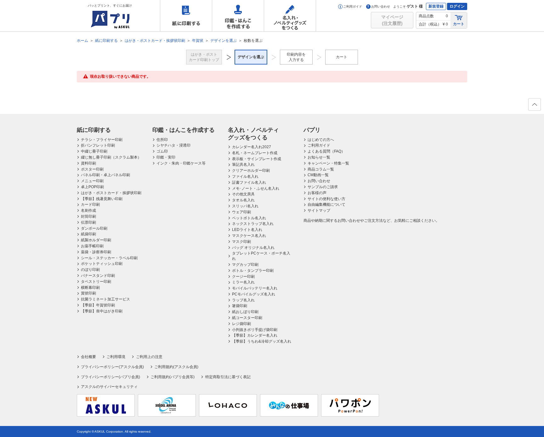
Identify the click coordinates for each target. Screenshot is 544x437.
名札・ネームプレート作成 (254, 153)
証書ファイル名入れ (249, 182)
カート (458, 24)
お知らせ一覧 (319, 157)
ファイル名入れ (245, 176)
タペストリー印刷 (96, 281)
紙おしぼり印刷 (245, 312)
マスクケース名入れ (249, 235)
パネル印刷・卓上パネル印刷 (105, 175)
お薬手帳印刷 (92, 246)
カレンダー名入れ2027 (251, 147)
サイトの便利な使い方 (326, 199)
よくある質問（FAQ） (326, 151)
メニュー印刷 (92, 181)
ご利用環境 (115, 357)
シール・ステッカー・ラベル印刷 (109, 258)
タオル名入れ (243, 200)
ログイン (457, 6)
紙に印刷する (186, 15)
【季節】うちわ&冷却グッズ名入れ (261, 341)
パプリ (311, 130)
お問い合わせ (380, 6)
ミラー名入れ (243, 282)
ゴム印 (162, 151)
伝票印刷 (88, 222)
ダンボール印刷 (94, 228)
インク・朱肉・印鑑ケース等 (181, 163)
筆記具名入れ (243, 164)
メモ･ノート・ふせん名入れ (255, 188)
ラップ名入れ (243, 300)
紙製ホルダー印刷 (96, 240)
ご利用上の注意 (149, 357)
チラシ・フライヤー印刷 (101, 139)
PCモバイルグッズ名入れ (253, 294)
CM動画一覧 (318, 175)
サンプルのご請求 (323, 187)
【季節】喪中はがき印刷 (101, 311)
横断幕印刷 (90, 287)
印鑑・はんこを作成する (238, 15)
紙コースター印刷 (247, 318)
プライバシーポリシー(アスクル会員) (112, 367)
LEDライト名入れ (247, 229)
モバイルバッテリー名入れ (254, 288)
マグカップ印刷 (245, 264)
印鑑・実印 (165, 157)
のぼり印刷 (90, 269)
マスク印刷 (241, 241)
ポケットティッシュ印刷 (101, 263)
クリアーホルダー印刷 (251, 170)
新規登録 (436, 6)
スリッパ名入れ (245, 206)
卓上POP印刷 (92, 187)
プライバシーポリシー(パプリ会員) (110, 377)
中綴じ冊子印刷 (94, 151)
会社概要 (88, 357)
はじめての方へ (321, 139)
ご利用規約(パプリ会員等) (172, 377)
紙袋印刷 (88, 234)
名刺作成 (88, 210)
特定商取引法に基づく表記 (227, 377)
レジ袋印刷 (241, 324)
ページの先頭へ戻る (534, 104)
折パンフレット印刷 (98, 145)
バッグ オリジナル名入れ (253, 247)
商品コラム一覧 (321, 169)
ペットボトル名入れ (249, 218)
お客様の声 (317, 193)
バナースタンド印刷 (98, 275)
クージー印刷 (243, 276)
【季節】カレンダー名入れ (254, 335)
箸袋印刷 (239, 306)
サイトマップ (319, 210)
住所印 (162, 139)
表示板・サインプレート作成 (256, 159)
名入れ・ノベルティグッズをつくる (290, 15)
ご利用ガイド (352, 6)
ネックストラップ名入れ (253, 223)
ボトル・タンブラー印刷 (253, 270)
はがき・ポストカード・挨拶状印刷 (111, 193)
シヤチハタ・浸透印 (173, 145)
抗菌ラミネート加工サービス (105, 299)
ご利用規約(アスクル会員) (176, 367)
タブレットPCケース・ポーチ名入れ (261, 256)
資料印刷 (88, 163)
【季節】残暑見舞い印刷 (101, 199)
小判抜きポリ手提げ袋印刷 (254, 330)
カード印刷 (90, 204)
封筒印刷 (88, 216)
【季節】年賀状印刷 (98, 305)
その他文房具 (243, 194)
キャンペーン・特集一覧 (328, 163)
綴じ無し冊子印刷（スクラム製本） (111, 157)
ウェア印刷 (241, 212)
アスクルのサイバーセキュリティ (109, 386)
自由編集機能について (326, 204)
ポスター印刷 (92, 169)
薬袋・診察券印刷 (96, 252)
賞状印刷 (88, 293)
